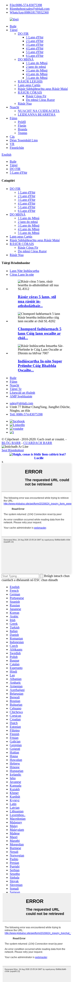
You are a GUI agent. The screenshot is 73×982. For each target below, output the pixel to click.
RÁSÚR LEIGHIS (30, 81)
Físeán (22, 125)
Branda (22, 129)
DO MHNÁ (26, 59)
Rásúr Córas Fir (36, 96)
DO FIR (23, 33)
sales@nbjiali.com (21, 403)
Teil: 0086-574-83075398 (26, 414)
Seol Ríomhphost (13, 450)
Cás (12, 136)
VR (12, 144)
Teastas (22, 133)
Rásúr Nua (25, 103)
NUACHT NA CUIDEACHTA (39, 111)
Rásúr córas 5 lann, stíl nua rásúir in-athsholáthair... (37, 301)
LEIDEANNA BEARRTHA (37, 114)
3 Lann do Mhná (36, 70)
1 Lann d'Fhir (34, 37)
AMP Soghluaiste (21, 396)
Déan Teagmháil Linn (24, 140)
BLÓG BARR (11, 443)
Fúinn (13, 118)
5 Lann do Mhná (36, 77)
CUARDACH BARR (37, 443)
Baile (13, 26)
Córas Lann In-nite (22, 274)
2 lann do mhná (36, 66)
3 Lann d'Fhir (34, 44)
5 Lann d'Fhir (34, 52)
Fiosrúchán (17, 147)
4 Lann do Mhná (36, 74)
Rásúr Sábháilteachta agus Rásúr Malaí (43, 89)
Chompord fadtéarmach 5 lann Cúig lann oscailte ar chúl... (39, 333)
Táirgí (13, 30)
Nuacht (14, 107)
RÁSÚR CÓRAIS (30, 92)
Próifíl (22, 122)
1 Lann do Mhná (36, 63)
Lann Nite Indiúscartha (24, 271)
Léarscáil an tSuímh (22, 392)
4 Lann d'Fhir (34, 48)
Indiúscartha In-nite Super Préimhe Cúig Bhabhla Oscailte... (40, 365)
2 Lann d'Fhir (34, 41)
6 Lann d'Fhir (34, 55)
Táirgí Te (15, 389)
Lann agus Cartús (29, 85)
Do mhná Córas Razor (40, 100)
